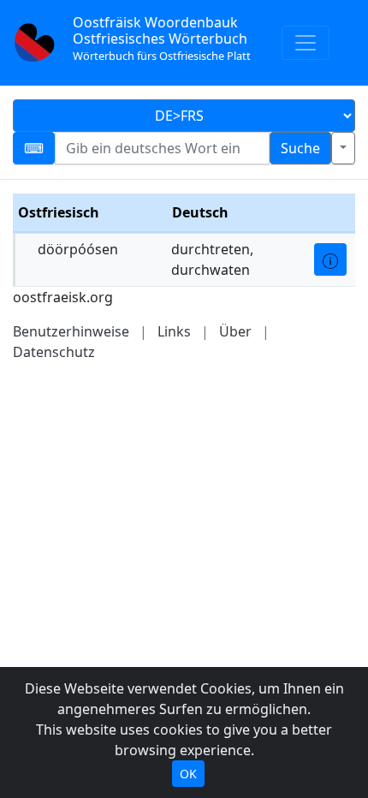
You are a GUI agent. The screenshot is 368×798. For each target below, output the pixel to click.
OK (188, 773)
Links (174, 331)
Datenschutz (54, 351)
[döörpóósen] (330, 259)
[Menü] (305, 43)
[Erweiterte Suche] (343, 148)
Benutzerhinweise (71, 331)
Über (235, 331)
